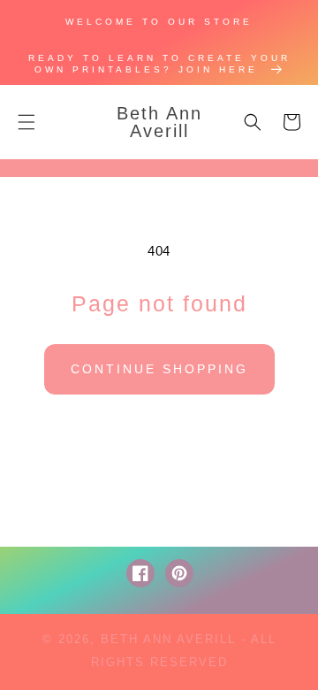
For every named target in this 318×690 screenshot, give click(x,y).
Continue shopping (159, 369)
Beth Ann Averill (168, 639)
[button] (26, 122)
